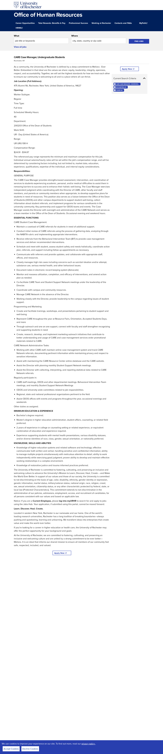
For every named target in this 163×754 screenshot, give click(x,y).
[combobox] (41, 39)
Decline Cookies (30, 748)
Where (74, 35)
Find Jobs (139, 41)
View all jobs (20, 47)
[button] (129, 78)
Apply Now (59, 553)
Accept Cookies (11, 748)
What (16, 35)
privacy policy (88, 743)
